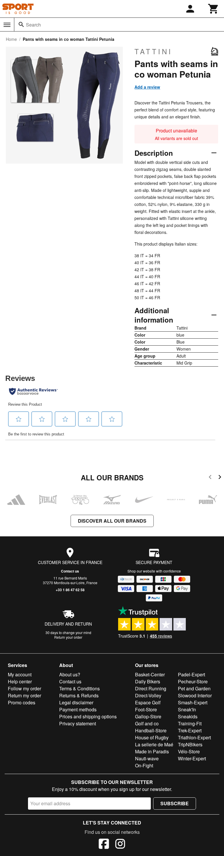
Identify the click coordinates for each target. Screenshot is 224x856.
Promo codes (21, 702)
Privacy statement (77, 723)
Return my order (24, 695)
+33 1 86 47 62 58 (70, 589)
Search (33, 24)
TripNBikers (190, 744)
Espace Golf (147, 702)
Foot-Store (146, 709)
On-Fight (144, 765)
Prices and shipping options (88, 716)
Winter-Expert (192, 758)
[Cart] (213, 9)
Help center (20, 681)
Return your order (68, 637)
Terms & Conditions (79, 688)
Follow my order (24, 688)
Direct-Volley (148, 695)
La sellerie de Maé (154, 744)
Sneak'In (187, 709)
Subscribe (174, 803)
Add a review (147, 87)
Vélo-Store (189, 751)
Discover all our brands (112, 520)
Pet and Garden (194, 688)
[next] (220, 478)
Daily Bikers (147, 681)
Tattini (153, 51)
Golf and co (147, 723)
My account (20, 674)
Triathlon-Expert (194, 737)
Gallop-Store (148, 716)
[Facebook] (104, 844)
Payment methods (78, 709)
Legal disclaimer (76, 702)
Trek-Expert (190, 730)
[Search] (21, 24)
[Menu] (7, 25)
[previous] (210, 478)
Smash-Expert (192, 702)
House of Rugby (152, 737)
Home (11, 39)
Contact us (70, 571)
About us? (69, 674)
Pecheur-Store (193, 681)
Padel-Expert (191, 674)
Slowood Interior (195, 695)
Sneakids (187, 716)
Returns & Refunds (79, 695)
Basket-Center (150, 674)
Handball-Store (151, 730)
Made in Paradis (152, 751)
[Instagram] (120, 844)
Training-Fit (190, 723)
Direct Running (150, 688)
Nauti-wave (147, 758)
